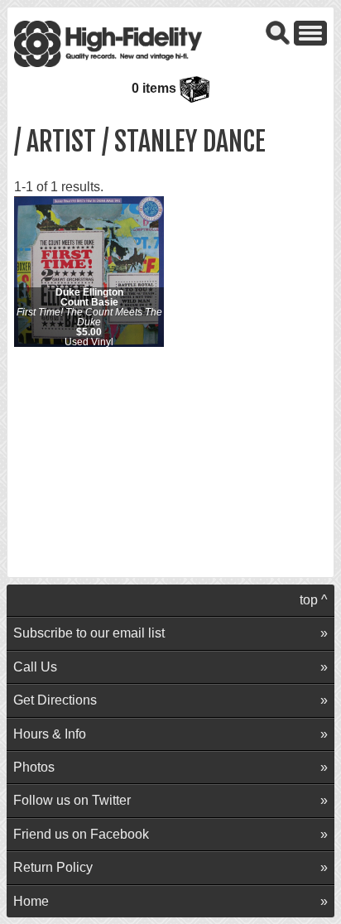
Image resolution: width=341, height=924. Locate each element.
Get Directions (55, 700)
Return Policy (53, 867)
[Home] (108, 43)
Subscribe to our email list (89, 633)
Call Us (35, 667)
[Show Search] (278, 32)
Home (31, 901)
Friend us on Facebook (81, 834)
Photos (34, 767)
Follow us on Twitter (72, 800)
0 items (156, 88)
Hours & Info (49, 734)
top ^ (314, 600)
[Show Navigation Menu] (310, 32)
